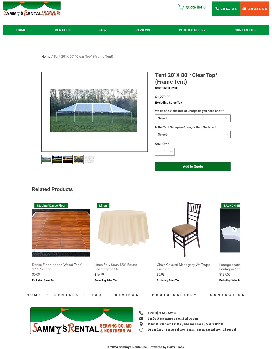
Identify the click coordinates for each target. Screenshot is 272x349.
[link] (193, 7)
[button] (62, 30)
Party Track (175, 347)
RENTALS (67, 295)
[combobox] (193, 118)
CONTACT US (227, 295)
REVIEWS (126, 295)
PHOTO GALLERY (175, 295)
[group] (136, 241)
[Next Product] (234, 229)
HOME (34, 295)
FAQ (95, 295)
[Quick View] (186, 230)
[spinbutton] (165, 151)
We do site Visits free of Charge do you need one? (189, 111)
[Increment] (171, 151)
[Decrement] (158, 151)
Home (46, 56)
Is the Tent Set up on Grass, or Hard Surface (185, 127)
